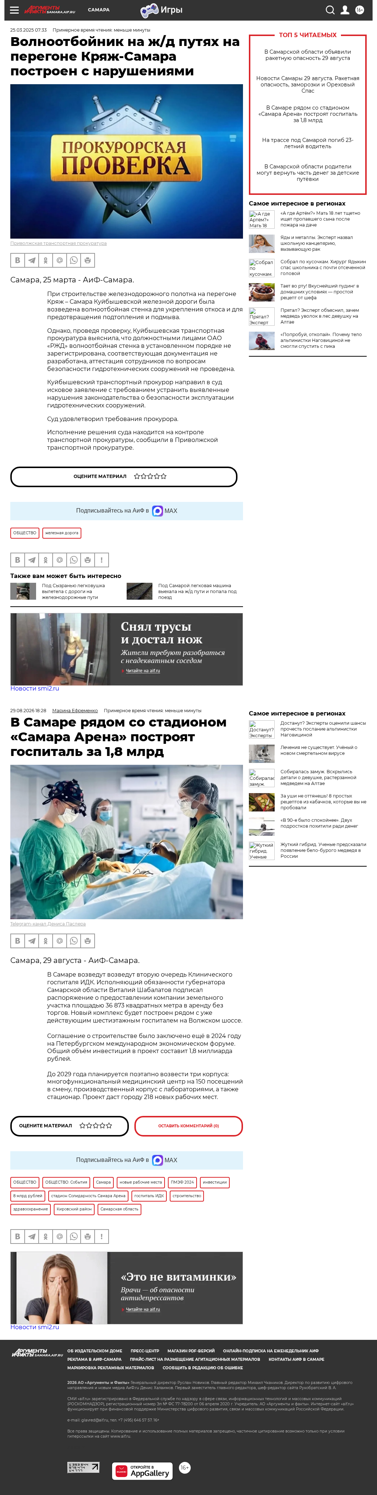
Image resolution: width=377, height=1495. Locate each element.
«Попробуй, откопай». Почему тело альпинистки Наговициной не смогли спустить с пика (321, 340)
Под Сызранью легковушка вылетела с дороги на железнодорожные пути (73, 591)
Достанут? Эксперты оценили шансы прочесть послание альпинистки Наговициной (323, 729)
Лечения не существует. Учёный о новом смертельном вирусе (319, 750)
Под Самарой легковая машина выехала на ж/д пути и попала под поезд (197, 591)
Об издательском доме (94, 1351)
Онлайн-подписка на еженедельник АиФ (271, 1351)
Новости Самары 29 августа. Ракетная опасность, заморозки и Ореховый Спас (307, 84)
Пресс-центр (145, 1351)
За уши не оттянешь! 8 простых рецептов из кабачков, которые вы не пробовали (323, 801)
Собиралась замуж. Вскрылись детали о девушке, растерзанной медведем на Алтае (318, 777)
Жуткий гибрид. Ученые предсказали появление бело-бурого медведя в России (323, 850)
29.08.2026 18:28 (28, 710)
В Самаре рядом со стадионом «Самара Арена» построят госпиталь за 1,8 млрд (307, 114)
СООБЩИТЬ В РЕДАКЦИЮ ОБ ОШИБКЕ (203, 1368)
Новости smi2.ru (34, 688)
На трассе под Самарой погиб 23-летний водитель (307, 143)
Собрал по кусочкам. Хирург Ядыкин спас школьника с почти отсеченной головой (323, 267)
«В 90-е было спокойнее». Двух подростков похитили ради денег (319, 823)
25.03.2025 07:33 (28, 30)
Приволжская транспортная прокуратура (58, 243)
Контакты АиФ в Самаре (296, 1359)
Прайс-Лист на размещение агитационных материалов (195, 1359)
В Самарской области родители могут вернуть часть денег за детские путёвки (308, 173)
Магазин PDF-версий (191, 1351)
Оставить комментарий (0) (188, 1126)
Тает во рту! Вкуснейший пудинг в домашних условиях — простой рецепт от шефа (320, 291)
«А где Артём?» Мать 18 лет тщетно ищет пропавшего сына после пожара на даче (320, 219)
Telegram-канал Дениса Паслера (48, 924)
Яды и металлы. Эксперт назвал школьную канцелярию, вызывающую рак (317, 243)
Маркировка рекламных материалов (110, 1368)
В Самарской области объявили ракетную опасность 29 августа (307, 55)
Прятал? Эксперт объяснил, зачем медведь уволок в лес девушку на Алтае (320, 316)
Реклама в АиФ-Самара (94, 1359)
